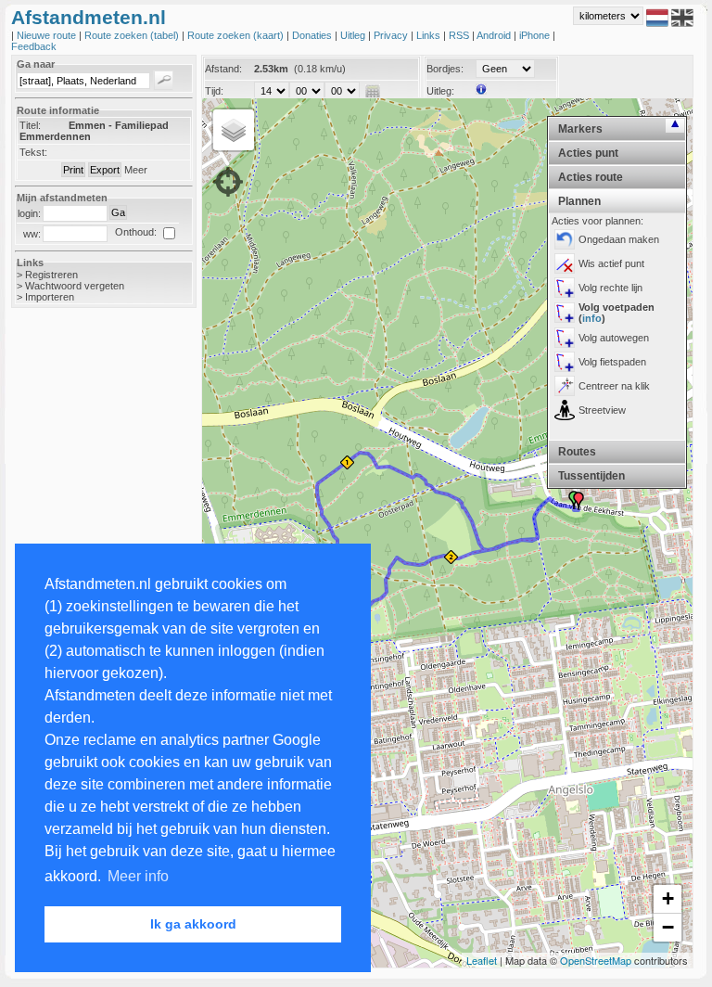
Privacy (392, 35)
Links (429, 35)
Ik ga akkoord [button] (193, 923)
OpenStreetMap (595, 960)
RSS (460, 35)
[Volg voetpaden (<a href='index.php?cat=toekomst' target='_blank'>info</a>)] (564, 312)
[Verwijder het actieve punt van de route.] (564, 263)
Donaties (313, 35)
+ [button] (668, 898)
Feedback (34, 46)
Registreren (51, 274)
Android (495, 35)
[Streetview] (564, 410)
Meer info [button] (138, 876)
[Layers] (233, 129)
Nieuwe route (48, 35)
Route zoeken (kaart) (236, 35)
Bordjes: (445, 68)
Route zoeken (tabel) (133, 35)
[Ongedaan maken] (564, 239)
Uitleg (354, 35)
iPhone (536, 35)
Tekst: (33, 152)
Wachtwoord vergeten (74, 285)
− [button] (668, 927)
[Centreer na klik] (564, 386)
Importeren (49, 296)
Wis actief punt (611, 263)
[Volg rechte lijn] (564, 287)
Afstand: (223, 68)
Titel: (30, 125)
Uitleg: (440, 90)
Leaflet (481, 960)
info (592, 318)
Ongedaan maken (618, 239)
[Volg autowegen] (564, 337)
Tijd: (214, 90)
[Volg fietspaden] (564, 362)
